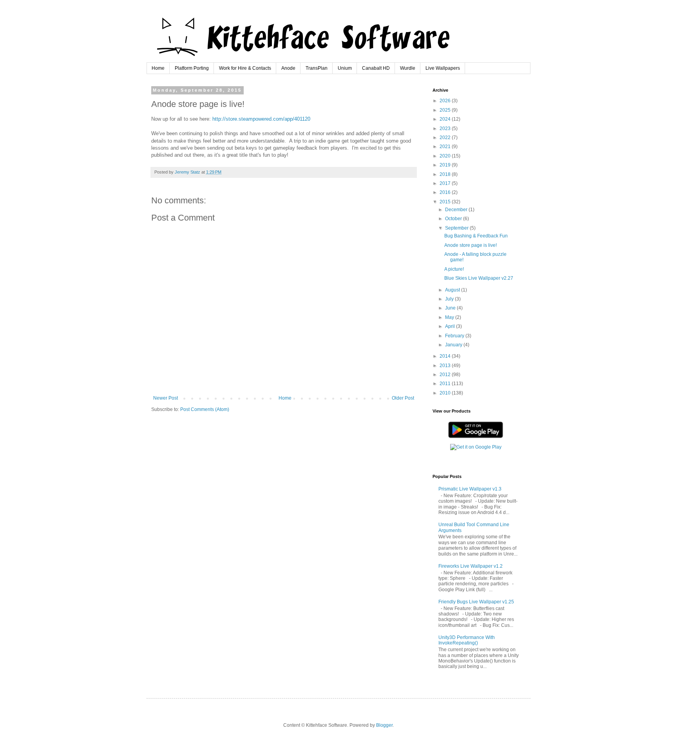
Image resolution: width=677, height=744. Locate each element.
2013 (446, 365)
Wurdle (407, 68)
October (454, 218)
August (453, 290)
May (450, 317)
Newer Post (165, 398)
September (457, 228)
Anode (288, 68)
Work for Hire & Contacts (245, 68)
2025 (446, 110)
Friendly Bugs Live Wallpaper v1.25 (476, 602)
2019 (446, 165)
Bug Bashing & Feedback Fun (476, 236)
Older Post (403, 398)
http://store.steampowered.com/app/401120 (261, 119)
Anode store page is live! (470, 245)
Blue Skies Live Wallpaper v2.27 (478, 278)
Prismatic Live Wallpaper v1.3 (469, 489)
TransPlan (317, 68)
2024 (446, 119)
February (455, 336)
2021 (446, 146)
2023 (446, 128)
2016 (446, 192)
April (450, 326)
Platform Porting (192, 68)
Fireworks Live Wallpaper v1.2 (470, 566)
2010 (446, 393)
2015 (446, 202)
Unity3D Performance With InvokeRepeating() (466, 640)
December (457, 209)
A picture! (454, 269)
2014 (446, 356)
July (450, 299)
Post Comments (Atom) (204, 409)
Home (158, 68)
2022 (446, 137)
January (454, 345)
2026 (446, 100)
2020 (446, 156)
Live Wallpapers (442, 68)
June (451, 308)
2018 (446, 174)
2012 (446, 374)
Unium (345, 68)
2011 (446, 383)
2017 (446, 183)
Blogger (384, 725)
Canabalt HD (376, 68)
